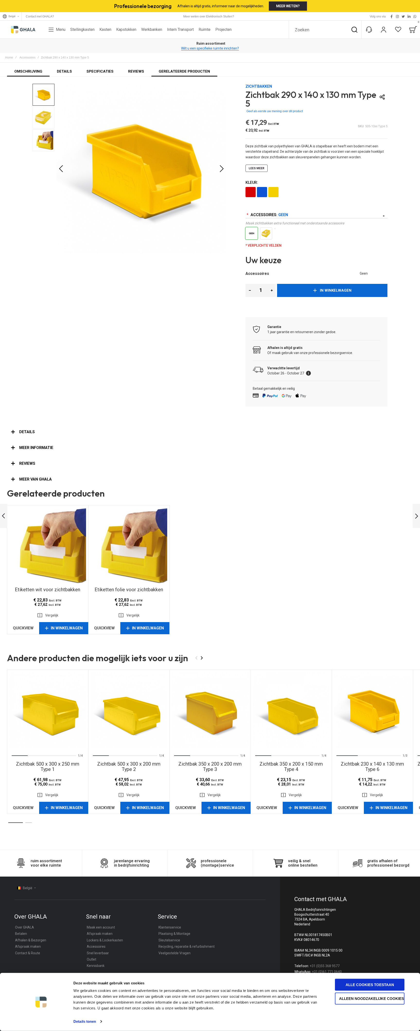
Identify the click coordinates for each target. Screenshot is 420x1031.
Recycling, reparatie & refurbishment (186, 946)
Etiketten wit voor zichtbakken (47, 545)
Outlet (91, 959)
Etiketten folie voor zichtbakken (128, 545)
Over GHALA (24, 927)
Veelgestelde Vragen (174, 953)
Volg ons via (378, 16)
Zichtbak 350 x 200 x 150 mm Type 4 (291, 710)
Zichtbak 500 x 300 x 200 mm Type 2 (128, 710)
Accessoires (27, 57)
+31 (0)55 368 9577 (325, 966)
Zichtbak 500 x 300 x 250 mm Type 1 (47, 710)
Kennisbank (96, 966)
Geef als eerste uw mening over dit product (274, 111)
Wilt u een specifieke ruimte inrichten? (210, 48)
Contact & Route (27, 953)
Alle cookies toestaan (370, 985)
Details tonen (84, 1021)
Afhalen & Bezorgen (30, 940)
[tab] (210, 432)
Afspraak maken (28, 946)
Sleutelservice (169, 940)
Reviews (27, 463)
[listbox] (316, 192)
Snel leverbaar (98, 953)
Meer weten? (288, 6)
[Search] (354, 30)
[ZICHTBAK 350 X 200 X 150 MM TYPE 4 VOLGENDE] (416, 516)
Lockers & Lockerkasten (105, 940)
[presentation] (18, 710)
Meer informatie (36, 447)
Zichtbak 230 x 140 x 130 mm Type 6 (372, 710)
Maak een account (101, 927)
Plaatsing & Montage (174, 934)
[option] (250, 192)
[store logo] (23, 29)
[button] (61, 169)
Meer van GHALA (35, 479)
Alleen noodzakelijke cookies (371, 998)
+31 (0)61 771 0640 (327, 972)
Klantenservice (169, 927)
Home (9, 57)
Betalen (21, 934)
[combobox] (325, 30)
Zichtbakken (258, 86)
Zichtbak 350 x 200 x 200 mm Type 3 (210, 710)
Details (27, 432)
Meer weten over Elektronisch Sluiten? (208, 16)
